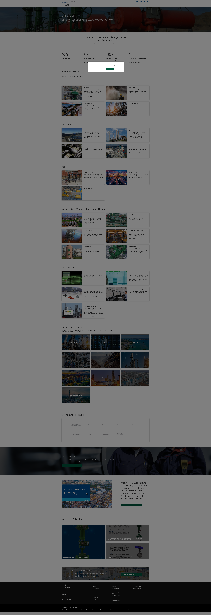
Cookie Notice (103, 65)
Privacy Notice (97, 65)
